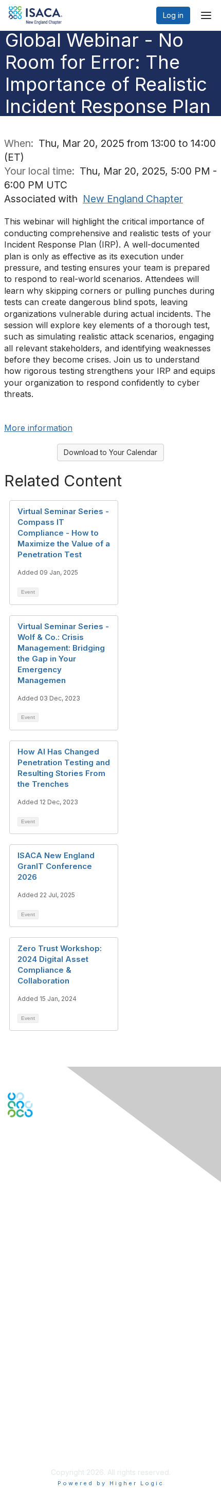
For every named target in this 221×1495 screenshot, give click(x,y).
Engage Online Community (53, 1168)
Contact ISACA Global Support (60, 1242)
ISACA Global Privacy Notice (55, 1431)
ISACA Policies (32, 1411)
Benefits (21, 1312)
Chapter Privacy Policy (46, 1447)
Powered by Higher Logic (111, 1483)
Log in (173, 15)
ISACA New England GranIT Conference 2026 (56, 866)
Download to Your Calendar (110, 452)
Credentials (27, 1322)
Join (15, 1301)
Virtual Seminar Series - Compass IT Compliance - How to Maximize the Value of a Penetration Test (63, 532)
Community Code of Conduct (57, 1401)
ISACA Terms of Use (42, 1421)
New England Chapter (133, 199)
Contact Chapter (35, 1227)
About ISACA (29, 1391)
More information (38, 428)
